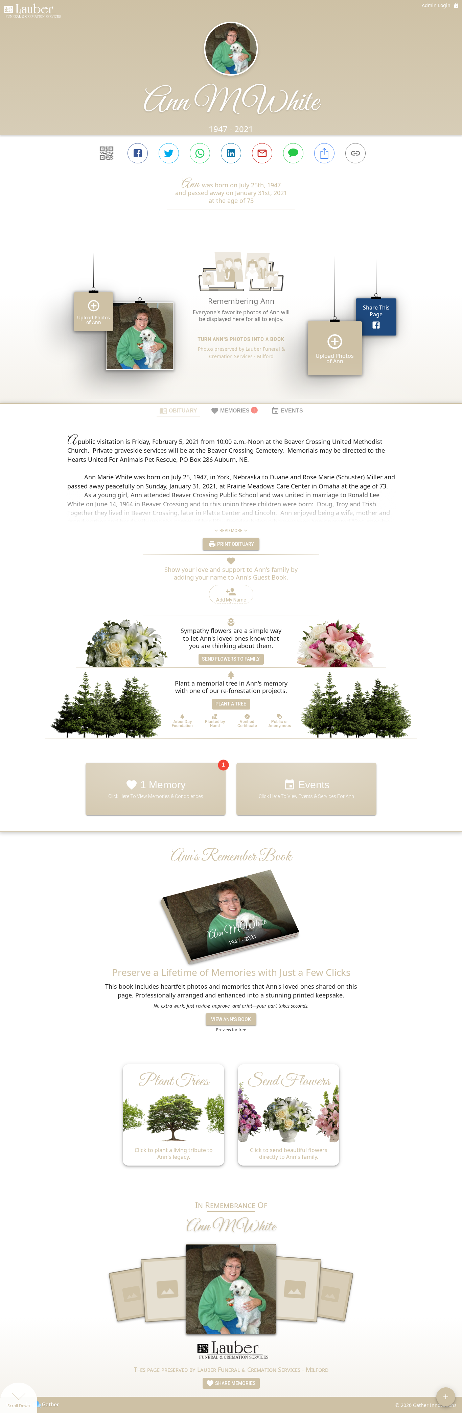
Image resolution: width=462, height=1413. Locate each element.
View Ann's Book (231, 1019)
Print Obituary (235, 544)
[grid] (231, 318)
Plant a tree (230, 703)
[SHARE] (324, 153)
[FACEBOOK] (138, 153)
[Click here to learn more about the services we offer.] (231, 1352)
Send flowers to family (231, 659)
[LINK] (355, 153)
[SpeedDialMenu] (445, 1396)
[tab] (178, 410)
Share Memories (235, 1383)
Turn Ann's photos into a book (241, 339)
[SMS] (293, 153)
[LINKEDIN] (231, 153)
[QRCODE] (106, 153)
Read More (231, 530)
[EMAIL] (262, 153)
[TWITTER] (169, 153)
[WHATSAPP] (200, 153)
